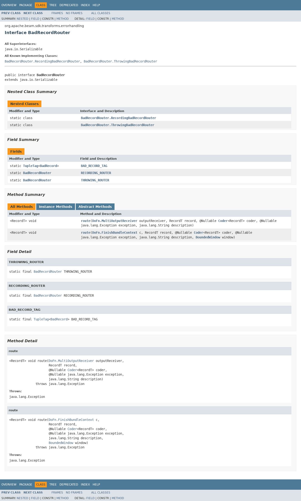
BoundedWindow (208, 237)
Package (25, 5)
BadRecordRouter (37, 173)
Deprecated (68, 5)
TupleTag (30, 166)
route (85, 221)
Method (62, 18)
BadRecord (48, 166)
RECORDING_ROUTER (96, 173)
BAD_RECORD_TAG (94, 166)
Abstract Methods (95, 207)
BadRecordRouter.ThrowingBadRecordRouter (120, 61)
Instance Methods (55, 207)
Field (35, 18)
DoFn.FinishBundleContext (114, 232)
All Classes (100, 13)
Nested (22, 18)
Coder (223, 221)
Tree (53, 5)
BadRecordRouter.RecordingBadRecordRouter (42, 61)
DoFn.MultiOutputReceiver (114, 221)
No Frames (74, 13)
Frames (57, 13)
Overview (8, 5)
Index (85, 5)
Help (96, 5)
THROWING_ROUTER (95, 180)
